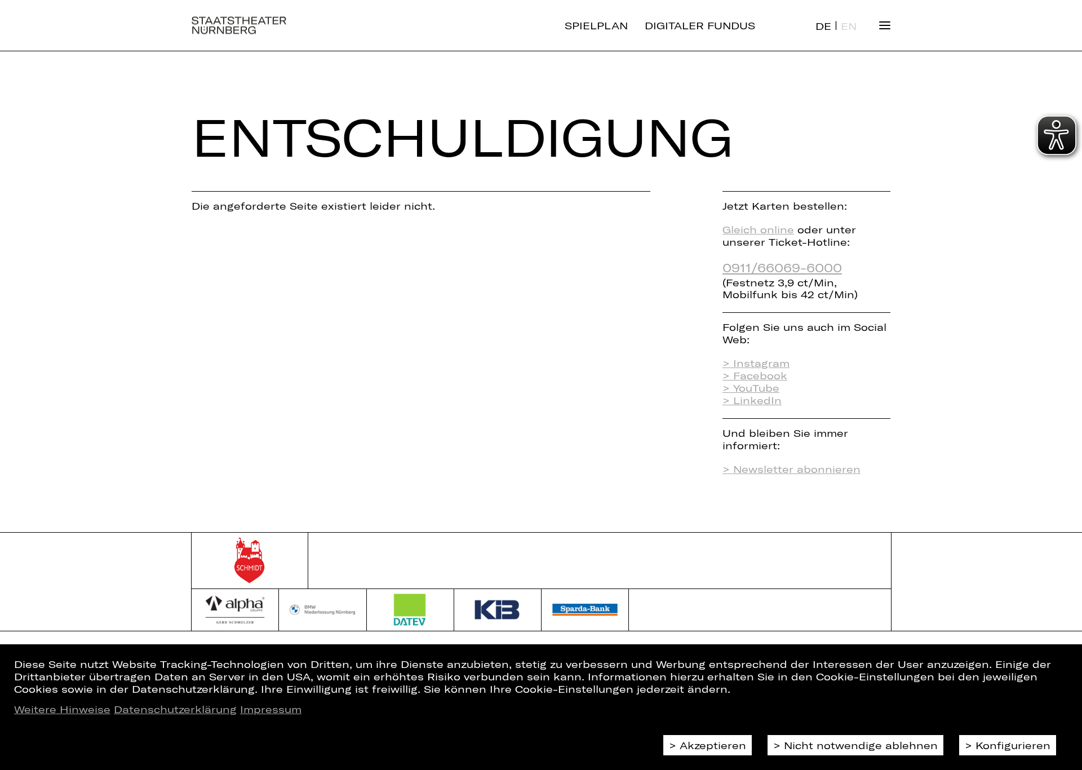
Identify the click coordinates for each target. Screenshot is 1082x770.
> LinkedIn (752, 400)
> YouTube (750, 388)
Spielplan (596, 25)
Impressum (270, 709)
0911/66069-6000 (782, 267)
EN (849, 26)
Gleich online (758, 229)
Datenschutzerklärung (175, 709)
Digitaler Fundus (700, 25)
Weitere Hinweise (62, 709)
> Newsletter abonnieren (791, 469)
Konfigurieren (1012, 745)
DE (823, 26)
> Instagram (756, 363)
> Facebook (754, 375)
